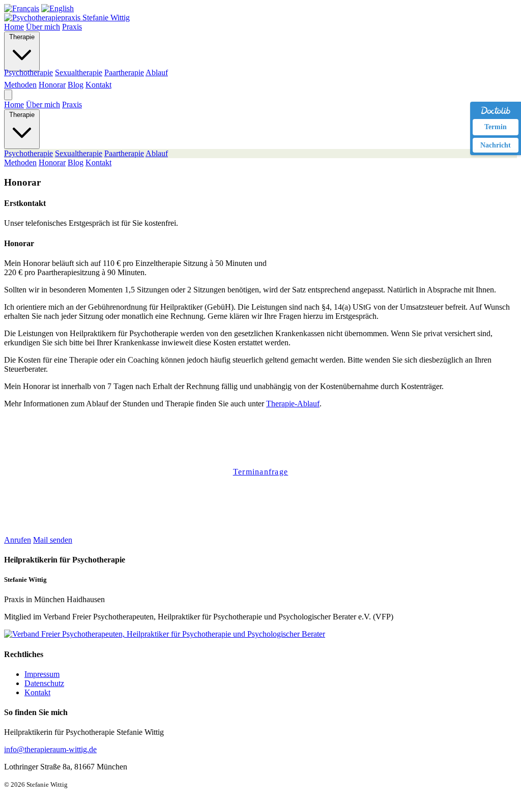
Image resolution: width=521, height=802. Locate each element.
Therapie (22, 37)
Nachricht (495, 145)
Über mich (43, 26)
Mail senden (52, 540)
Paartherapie (124, 72)
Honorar (52, 84)
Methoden (20, 84)
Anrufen (17, 540)
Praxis (72, 26)
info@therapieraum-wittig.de (50, 749)
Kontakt (98, 84)
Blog (75, 84)
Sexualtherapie (78, 72)
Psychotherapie (28, 72)
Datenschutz (44, 683)
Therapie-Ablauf (293, 403)
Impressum (42, 674)
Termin (495, 127)
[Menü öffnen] (8, 95)
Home (14, 26)
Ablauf (157, 72)
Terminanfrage (260, 471)
